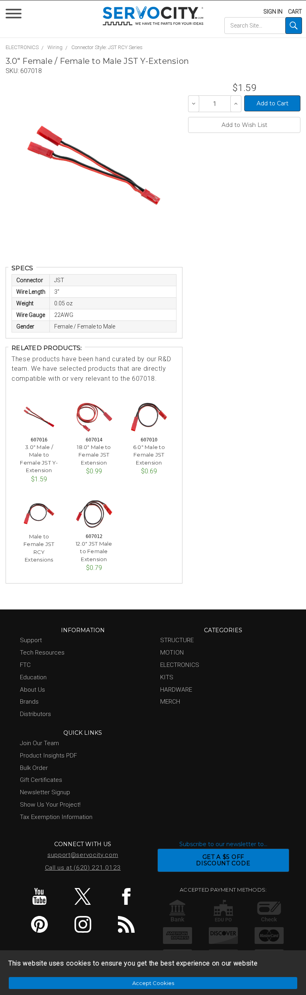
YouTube (39, 896)
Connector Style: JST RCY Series (107, 47)
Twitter (82, 896)
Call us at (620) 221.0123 (83, 867)
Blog (126, 924)
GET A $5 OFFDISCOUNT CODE (223, 860)
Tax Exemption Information (56, 817)
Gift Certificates (41, 779)
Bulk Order (34, 767)
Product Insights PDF (48, 755)
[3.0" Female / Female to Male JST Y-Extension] (94, 165)
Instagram (82, 924)
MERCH (170, 701)
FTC (25, 665)
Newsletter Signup (45, 792)
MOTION (172, 652)
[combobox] (263, 25)
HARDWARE (176, 689)
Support (31, 640)
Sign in (272, 11)
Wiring (55, 47)
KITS (166, 677)
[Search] (293, 25)
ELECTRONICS (22, 47)
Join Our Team (39, 743)
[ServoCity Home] (153, 15)
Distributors (35, 714)
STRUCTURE (177, 640)
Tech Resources (42, 652)
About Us (32, 689)
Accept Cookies (153, 983)
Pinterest (39, 924)
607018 (31, 71)
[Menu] (15, 15)
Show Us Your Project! (50, 804)
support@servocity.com (82, 855)
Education (33, 677)
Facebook (126, 896)
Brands (29, 701)
